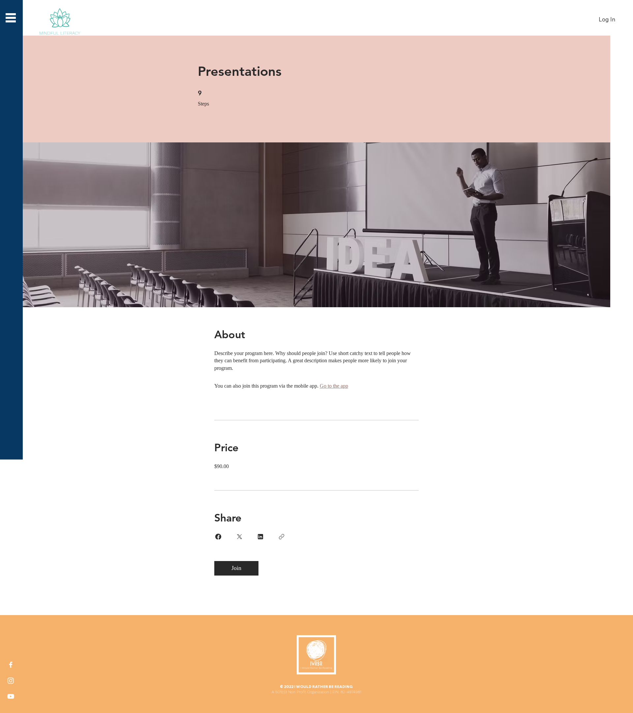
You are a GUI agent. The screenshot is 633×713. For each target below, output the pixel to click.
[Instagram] (11, 680)
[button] (11, 17)
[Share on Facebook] (218, 537)
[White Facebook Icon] (11, 665)
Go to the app (334, 386)
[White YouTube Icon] (11, 696)
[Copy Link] (282, 537)
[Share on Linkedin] (260, 537)
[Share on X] (239, 537)
